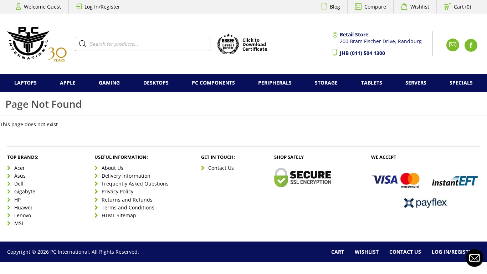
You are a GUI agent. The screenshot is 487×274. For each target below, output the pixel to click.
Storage (326, 82)
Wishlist (419, 6)
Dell (19, 183)
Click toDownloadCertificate (254, 45)
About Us (112, 167)
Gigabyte (24, 191)
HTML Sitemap (119, 215)
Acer (19, 167)
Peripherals (275, 82)
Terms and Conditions (128, 207)
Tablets (371, 82)
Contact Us (221, 167)
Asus (20, 175)
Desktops (156, 82)
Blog (335, 6)
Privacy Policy (117, 191)
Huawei (23, 207)
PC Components (213, 82)
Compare (375, 6)
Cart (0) (462, 6)
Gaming (109, 82)
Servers (415, 82)
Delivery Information (126, 175)
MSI (18, 223)
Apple (68, 82)
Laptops (25, 82)
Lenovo (22, 215)
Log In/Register (102, 6)
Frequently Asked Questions (135, 183)
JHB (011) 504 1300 (362, 53)
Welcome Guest (42, 6)
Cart (337, 251)
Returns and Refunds (127, 199)
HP (17, 199)
